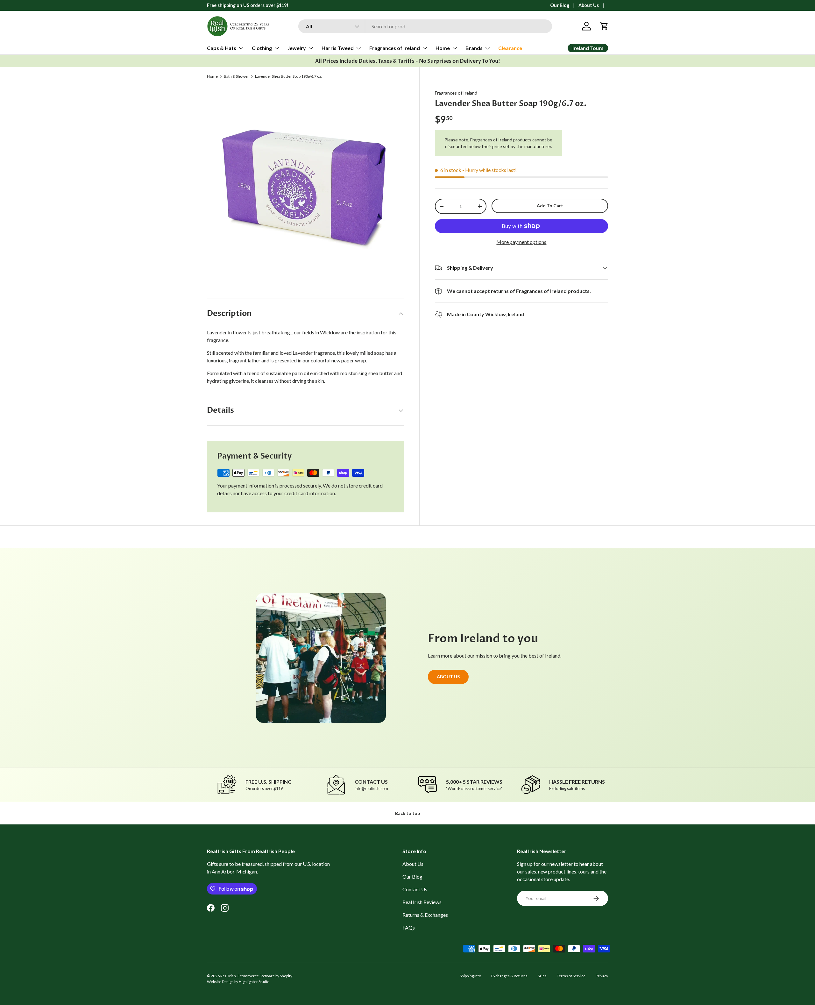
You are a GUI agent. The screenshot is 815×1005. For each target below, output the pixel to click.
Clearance (510, 48)
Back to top (407, 813)
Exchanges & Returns (509, 975)
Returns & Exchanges (425, 915)
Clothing (262, 48)
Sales (542, 975)
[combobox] (425, 26)
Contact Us (414, 889)
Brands (474, 48)
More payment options (521, 242)
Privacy (602, 975)
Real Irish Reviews (422, 902)
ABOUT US (448, 676)
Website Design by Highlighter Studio (238, 981)
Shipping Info (470, 975)
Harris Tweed (338, 48)
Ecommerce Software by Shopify (264, 975)
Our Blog (559, 5)
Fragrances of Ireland (394, 48)
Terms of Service (571, 975)
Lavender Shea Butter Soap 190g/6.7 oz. (288, 76)
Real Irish (228, 975)
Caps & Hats (221, 48)
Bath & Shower (236, 76)
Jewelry (296, 48)
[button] (604, 26)
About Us (588, 5)
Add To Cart (550, 206)
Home (443, 48)
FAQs (408, 927)
